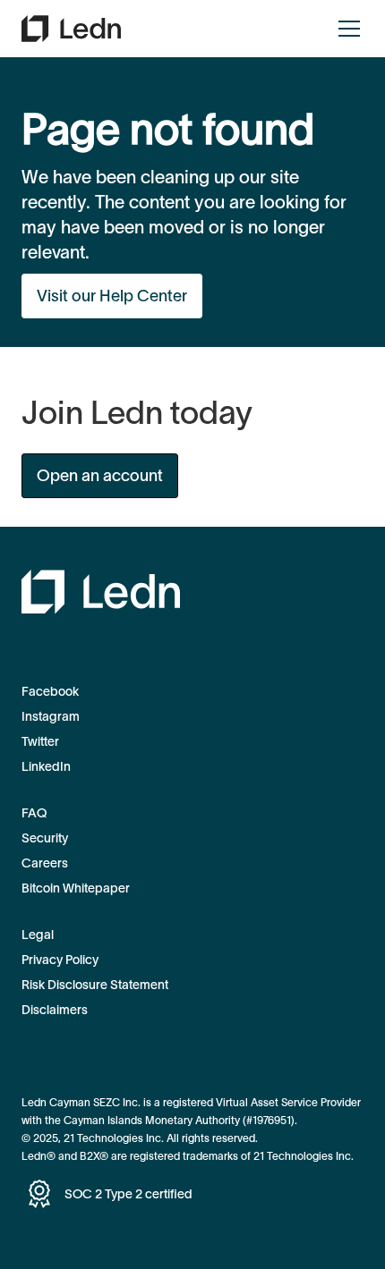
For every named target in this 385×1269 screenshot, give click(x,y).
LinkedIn (46, 766)
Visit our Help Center (112, 296)
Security (44, 838)
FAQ (34, 813)
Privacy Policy (59, 959)
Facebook (50, 691)
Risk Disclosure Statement (94, 984)
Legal (37, 934)
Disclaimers (54, 1010)
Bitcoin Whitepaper (75, 888)
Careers (44, 863)
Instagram (50, 716)
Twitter (40, 741)
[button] (346, 28)
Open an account (100, 476)
